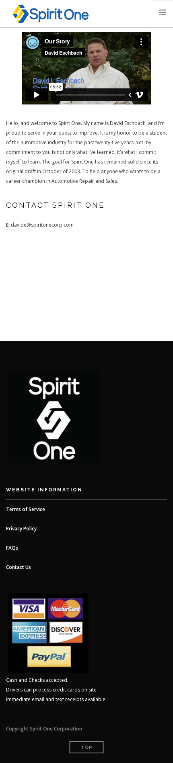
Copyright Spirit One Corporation (44, 728)
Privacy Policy (21, 528)
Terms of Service (25, 509)
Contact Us (18, 567)
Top (87, 747)
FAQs (12, 547)
